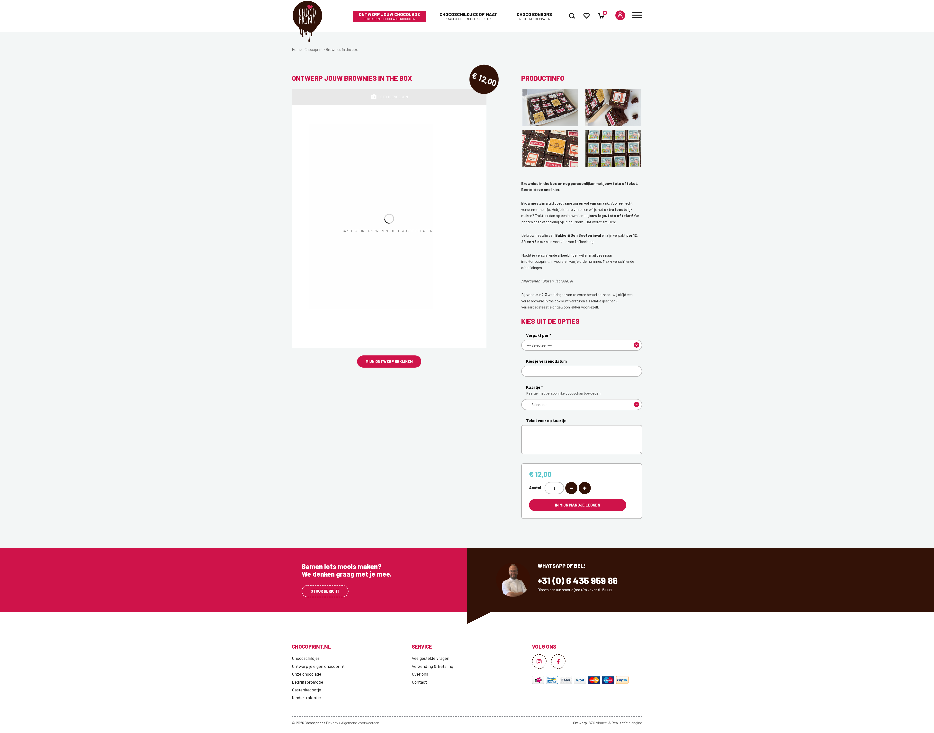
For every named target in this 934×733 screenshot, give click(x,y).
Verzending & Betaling (432, 666)
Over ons (420, 674)
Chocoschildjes (306, 658)
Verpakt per (538, 335)
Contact (419, 682)
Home (297, 49)
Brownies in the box (342, 49)
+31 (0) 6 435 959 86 (578, 580)
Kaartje (563, 390)
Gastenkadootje (306, 689)
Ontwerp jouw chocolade (389, 16)
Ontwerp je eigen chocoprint (318, 666)
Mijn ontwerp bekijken (389, 361)
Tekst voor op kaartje (546, 420)
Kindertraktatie (306, 697)
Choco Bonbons (534, 16)
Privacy (332, 722)
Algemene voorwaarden (360, 722)
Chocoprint (314, 49)
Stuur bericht (325, 591)
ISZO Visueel (598, 722)
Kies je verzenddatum (546, 361)
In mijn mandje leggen (577, 505)
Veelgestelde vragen (430, 658)
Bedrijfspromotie (307, 682)
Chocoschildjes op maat (468, 16)
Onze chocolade (306, 674)
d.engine (635, 722)
